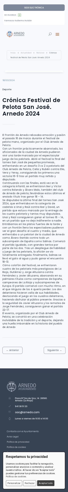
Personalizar (14, 483)
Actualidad (26, 52)
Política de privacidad (18, 442)
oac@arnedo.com (27, 412)
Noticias (40, 52)
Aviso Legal (12, 436)
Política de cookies (16, 447)
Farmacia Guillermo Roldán (18, 20)
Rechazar (30, 483)
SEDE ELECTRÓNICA (34, 7)
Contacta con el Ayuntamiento (23, 431)
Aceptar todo (46, 483)
